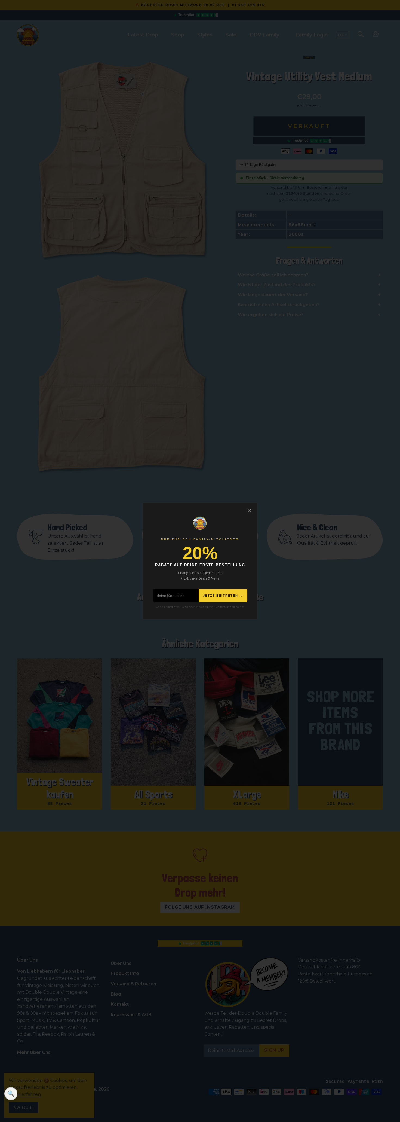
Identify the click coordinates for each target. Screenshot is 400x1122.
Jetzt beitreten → (223, 595)
